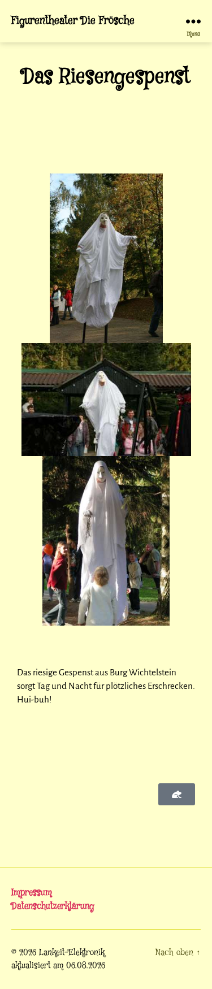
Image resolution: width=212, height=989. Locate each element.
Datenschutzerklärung (52, 906)
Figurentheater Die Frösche (73, 21)
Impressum (31, 893)
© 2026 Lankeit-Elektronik (58, 952)
